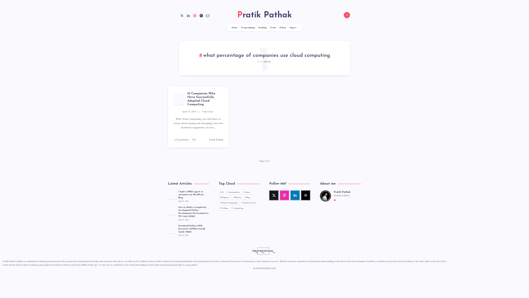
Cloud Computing (229, 203)
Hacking (262, 27)
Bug (248, 197)
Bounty (238, 197)
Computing (238, 208)
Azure (247, 192)
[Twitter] (182, 15)
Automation (234, 192)
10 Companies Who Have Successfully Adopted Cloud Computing (201, 99)
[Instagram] (194, 15)
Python (282, 27)
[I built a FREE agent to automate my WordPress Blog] (172, 195)
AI (195, 140)
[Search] (347, 15)
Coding (224, 208)
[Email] (207, 15)
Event (273, 27)
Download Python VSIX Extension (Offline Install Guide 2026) (191, 229)
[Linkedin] (188, 15)
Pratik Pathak (342, 192)
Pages (293, 27)
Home (235, 27)
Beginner (225, 197)
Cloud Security (249, 203)
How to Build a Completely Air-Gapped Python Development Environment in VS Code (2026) (193, 211)
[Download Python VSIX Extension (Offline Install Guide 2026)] (172, 229)
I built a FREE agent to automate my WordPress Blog (191, 195)
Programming (248, 27)
